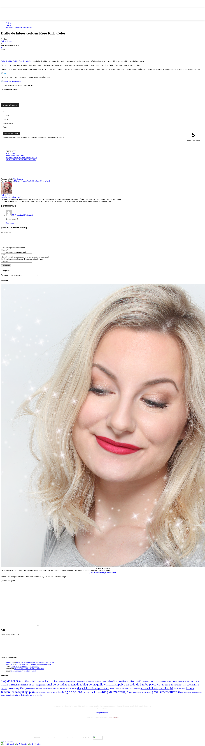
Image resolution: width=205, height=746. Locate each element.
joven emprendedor (185, 692)
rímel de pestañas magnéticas (63, 684)
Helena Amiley (6, 41)
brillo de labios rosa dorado (16, 155)
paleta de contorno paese (175, 685)
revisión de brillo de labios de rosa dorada (21, 158)
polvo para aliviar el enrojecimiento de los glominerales (163, 681)
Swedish (11, 744)
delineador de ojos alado (31, 695)
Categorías (5, 275)
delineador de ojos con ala (97, 681)
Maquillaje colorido (116, 681)
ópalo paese (42, 688)
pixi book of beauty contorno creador (126, 688)
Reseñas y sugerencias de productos (19, 27)
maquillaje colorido (28, 681)
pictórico (103, 688)
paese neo (34, 688)
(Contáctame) (110, 573)
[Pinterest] (22, 53)
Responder (10, 223)
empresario (62, 681)
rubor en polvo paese (53, 688)
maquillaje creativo (48, 681)
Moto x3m (10, 662)
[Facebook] (5, 53)
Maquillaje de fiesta (87, 688)
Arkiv (3, 635)
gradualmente (161, 692)
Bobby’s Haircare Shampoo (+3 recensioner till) (33, 664)
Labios (8, 25)
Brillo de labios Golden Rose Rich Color (16, 61)
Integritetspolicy (102, 713)
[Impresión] (39, 53)
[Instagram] (42, 723)
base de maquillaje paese (19, 688)
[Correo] (48, 723)
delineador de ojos (82, 681)
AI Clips (9, 664)
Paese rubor (161, 685)
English (25, 744)
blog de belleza (10, 681)
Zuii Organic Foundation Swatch (23, 671)
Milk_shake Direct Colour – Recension (29, 669)
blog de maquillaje (94, 684)
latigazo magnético (37, 685)
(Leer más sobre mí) (97, 573)
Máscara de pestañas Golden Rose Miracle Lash (32, 181)
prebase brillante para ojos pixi (156, 688)
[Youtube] (61, 723)
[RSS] (54, 723)
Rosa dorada (10, 153)
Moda (14, 215)
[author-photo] (6, 193)
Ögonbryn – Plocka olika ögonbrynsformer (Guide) (35, 662)
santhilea (57, 692)
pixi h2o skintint (179, 688)
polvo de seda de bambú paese (137, 684)
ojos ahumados (135, 692)
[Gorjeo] (13, 53)
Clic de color (18, 179)
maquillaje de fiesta (68, 688)
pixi (111, 688)
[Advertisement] (28, 95)
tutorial (175, 692)
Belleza (8, 23)
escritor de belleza (92, 692)
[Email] (30, 53)
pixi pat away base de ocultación (43, 692)
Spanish (11, 742)
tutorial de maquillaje (112, 685)
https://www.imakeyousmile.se (12, 197)
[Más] (48, 53)
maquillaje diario (71, 681)
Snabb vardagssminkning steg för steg (25, 667)
